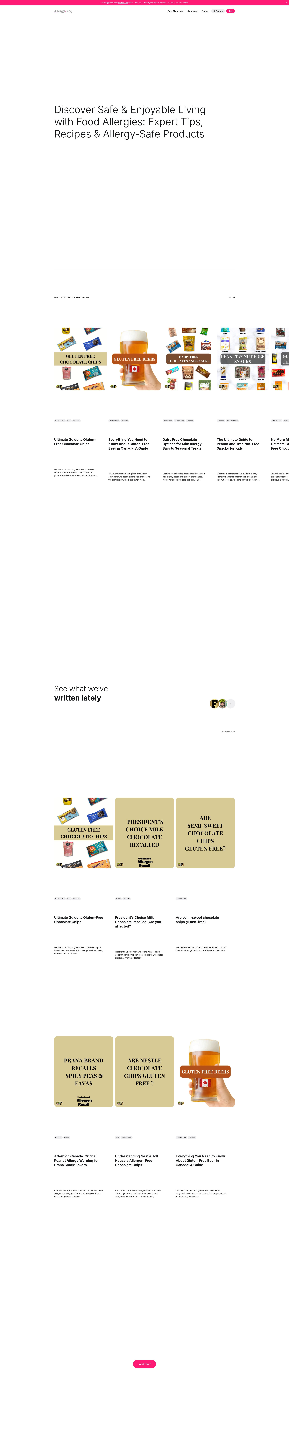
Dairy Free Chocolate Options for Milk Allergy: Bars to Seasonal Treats (183, 444)
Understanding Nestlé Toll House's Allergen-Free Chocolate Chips (136, 1160)
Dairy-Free (168, 421)
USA (69, 421)
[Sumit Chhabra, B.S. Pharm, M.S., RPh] (58, 386)
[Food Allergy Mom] (230, 704)
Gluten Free (60, 421)
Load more (144, 1364)
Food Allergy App (176, 11)
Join (231, 11)
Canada (76, 421)
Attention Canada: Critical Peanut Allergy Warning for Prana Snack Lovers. (76, 1160)
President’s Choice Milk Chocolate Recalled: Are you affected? (138, 921)
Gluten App (192, 11)
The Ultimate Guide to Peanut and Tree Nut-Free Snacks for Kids (238, 444)
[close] (286, 3)
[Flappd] (60, 386)
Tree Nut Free (232, 421)
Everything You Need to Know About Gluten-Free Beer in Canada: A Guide (128, 444)
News (118, 899)
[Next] (234, 297)
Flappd (205, 11)
